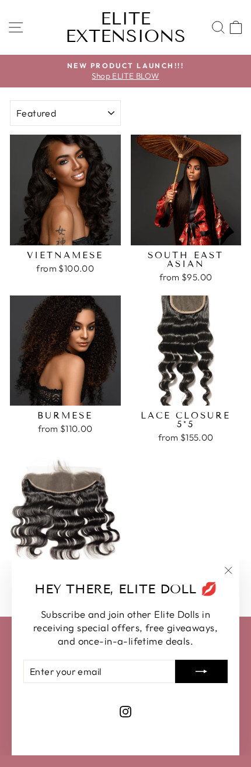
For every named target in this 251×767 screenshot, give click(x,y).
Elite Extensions (125, 27)
